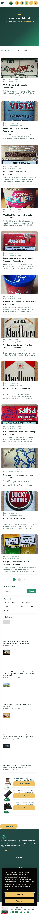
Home (3, 50)
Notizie (7, 610)
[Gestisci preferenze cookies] (22, 3)
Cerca (31, 591)
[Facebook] (31, 3)
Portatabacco (24, 602)
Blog (10, 50)
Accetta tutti (19, 895)
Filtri (14, 602)
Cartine (7, 602)
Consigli (29, 606)
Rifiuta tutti (19, 901)
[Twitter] (36, 3)
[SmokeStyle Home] (11, 3)
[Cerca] (17, 3)
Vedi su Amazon (24, 784)
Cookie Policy (27, 884)
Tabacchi (8, 606)
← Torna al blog (8, 826)
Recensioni (18, 606)
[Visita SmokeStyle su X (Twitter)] (6, 850)
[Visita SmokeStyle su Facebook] (1, 850)
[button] (22, 3)
